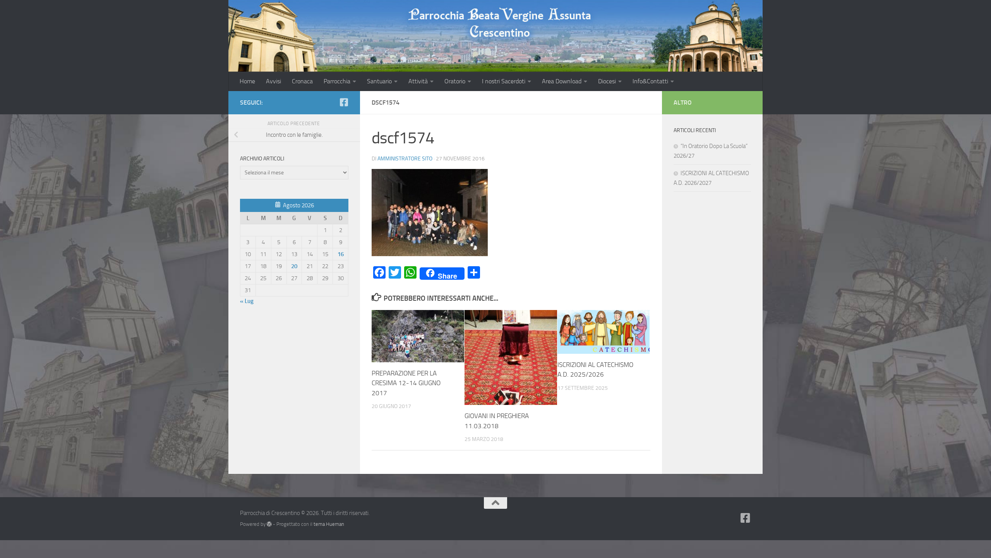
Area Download (561, 81)
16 (341, 254)
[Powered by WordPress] (269, 524)
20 (294, 266)
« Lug (247, 301)
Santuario (379, 81)
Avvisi (273, 81)
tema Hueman (329, 524)
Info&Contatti (650, 81)
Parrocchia (337, 81)
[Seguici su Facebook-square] (343, 102)
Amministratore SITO (404, 158)
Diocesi (607, 81)
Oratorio (454, 81)
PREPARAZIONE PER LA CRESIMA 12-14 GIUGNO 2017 (406, 383)
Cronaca (302, 81)
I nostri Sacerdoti (503, 81)
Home (247, 81)
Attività (418, 81)
